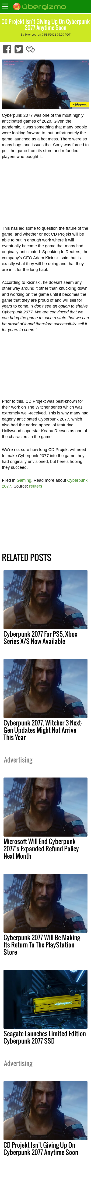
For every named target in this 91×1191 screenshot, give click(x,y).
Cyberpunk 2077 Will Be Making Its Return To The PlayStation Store (42, 945)
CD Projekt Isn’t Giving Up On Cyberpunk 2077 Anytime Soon (41, 1148)
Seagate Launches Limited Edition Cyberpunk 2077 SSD (45, 1037)
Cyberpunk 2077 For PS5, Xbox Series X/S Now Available (40, 637)
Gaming (24, 480)
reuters (35, 486)
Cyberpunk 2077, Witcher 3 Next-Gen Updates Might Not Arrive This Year (43, 730)
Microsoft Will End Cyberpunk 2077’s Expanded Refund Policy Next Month (41, 848)
